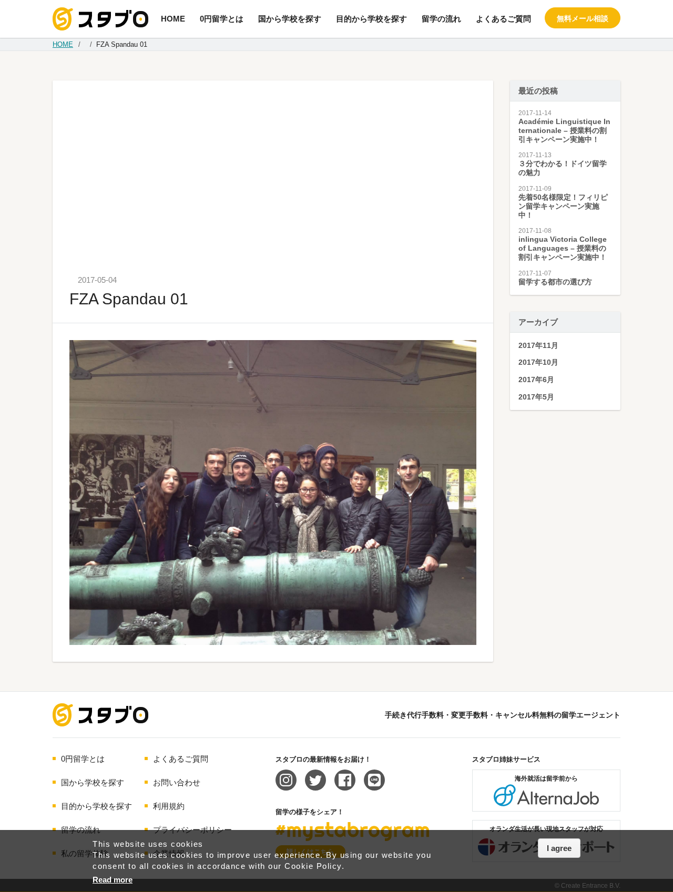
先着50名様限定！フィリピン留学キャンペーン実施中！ (563, 206)
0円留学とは (221, 18)
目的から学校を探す (371, 18)
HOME (173, 18)
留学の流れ (441, 18)
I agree (559, 848)
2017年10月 (538, 362)
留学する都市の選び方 (555, 282)
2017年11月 (538, 345)
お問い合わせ (176, 782)
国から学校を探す (289, 18)
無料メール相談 (582, 18)
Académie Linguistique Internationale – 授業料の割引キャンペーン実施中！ (564, 130)
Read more (112, 880)
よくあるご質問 (503, 18)
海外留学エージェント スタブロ (100, 714)
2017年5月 (536, 397)
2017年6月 (536, 379)
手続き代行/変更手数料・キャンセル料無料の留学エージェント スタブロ (100, 18)
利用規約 (169, 806)
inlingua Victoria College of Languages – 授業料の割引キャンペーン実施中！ (562, 248)
